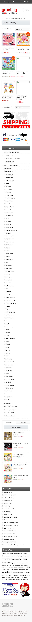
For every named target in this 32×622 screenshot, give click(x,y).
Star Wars (8, 373)
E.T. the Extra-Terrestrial (12, 230)
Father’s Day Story (8, 514)
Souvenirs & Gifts (8, 403)
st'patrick (13, 577)
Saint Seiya (8, 353)
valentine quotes (19, 579)
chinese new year (18, 556)
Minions (8, 306)
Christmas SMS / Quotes (10, 495)
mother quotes (27, 575)
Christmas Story (8, 492)
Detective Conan (10, 215)
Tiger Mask (8, 382)
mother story (4, 577)
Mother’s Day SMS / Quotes (11, 522)
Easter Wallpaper (8, 506)
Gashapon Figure (10, 161)
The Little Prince (10, 379)
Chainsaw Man (9, 195)
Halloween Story (8, 500)
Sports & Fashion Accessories (11, 406)
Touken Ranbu (9, 388)
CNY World (24, 567)
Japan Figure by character (10, 171)
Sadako (7, 347)
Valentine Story (25, 579)
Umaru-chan (9, 391)
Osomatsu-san (9, 320)
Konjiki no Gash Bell (11, 297)
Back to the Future (10, 180)
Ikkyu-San (8, 274)
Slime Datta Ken (10, 364)
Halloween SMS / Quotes (10, 497)
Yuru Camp (8, 399)
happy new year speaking (18, 572)
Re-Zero (8, 341)
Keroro (7, 288)
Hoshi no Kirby (9, 268)
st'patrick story (25, 577)
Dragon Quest (9, 227)
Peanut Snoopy (9, 326)
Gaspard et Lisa (9, 239)
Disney (7, 218)
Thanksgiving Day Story (9, 542)
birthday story (19, 553)
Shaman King (9, 359)
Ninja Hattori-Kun (10, 315)
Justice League (9, 285)
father (11, 569)
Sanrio (7, 356)
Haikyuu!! (8, 262)
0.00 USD (26, 2)
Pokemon (8, 332)
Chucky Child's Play (10, 198)
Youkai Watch (9, 397)
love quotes (5, 575)
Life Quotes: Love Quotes (10, 508)
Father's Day (16, 569)
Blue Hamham (9, 189)
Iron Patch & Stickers (11, 412)
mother (21, 575)
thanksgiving (6, 579)
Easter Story (5, 569)
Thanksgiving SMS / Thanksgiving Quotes (14, 544)
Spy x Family (8, 370)
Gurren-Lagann (9, 259)
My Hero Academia (10, 312)
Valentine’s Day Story (9, 528)
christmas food (15, 559)
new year (8, 577)
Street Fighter (9, 376)
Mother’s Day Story (9, 520)
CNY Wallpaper (19, 567)
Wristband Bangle (10, 415)
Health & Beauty (8, 168)
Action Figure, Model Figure (13, 158)
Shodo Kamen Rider (11, 361)
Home (5, 18)
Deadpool (8, 209)
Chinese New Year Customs (10, 536)
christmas (7, 558)
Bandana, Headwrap (11, 410)
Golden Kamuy (9, 253)
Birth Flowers (7, 511)
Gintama (8, 247)
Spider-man (8, 367)
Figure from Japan (8, 155)
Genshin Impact (10, 242)
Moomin (8, 309)
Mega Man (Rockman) (11, 303)
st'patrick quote (19, 577)
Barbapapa (8, 186)
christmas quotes (22, 562)
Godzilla (8, 250)
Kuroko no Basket (10, 300)
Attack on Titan (9, 177)
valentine (12, 579)
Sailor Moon (9, 350)
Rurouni (8, 344)
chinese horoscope (7, 556)
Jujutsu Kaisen (9, 283)
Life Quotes (26, 572)
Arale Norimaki (9, 174)
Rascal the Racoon (10, 338)
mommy (16, 575)
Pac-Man (8, 323)
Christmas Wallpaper (9, 539)
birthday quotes (11, 553)
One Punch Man (10, 318)
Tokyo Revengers (10, 385)
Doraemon (8, 221)
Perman (7, 329)
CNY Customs (24, 565)
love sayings (12, 575)
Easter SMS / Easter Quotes (11, 525)
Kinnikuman (8, 291)
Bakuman (8, 183)
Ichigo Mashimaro (10, 271)
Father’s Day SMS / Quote (10, 517)
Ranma (7, 335)
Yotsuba (8, 394)
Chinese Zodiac (27, 556)
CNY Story (7, 567)
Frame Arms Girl (9, 236)
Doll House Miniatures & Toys (11, 152)
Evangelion (8, 233)
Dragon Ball (8, 224)
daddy (28, 567)
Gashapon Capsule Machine (11, 165)
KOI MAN (8, 294)
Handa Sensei (9, 265)
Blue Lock (8, 192)
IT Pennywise (9, 277)
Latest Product (9, 422)
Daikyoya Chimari (10, 206)
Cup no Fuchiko (9, 204)
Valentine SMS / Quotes (10, 531)
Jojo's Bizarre (9, 280)
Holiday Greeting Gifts (9, 533)
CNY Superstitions (12, 567)
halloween (9, 572)
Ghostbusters (9, 245)
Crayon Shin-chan (10, 201)
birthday (4, 553)
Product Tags (23, 422)
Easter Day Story (8, 503)
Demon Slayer (9, 212)
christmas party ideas (12, 563)
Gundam (8, 256)
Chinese (25, 553)
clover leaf (20, 565)
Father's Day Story (21, 569)
